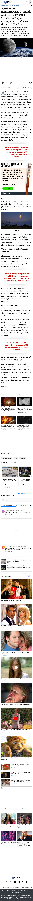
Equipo (28, 887)
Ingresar (26, 2)
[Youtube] (15, 882)
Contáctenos (18, 887)
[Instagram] (19, 882)
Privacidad (24, 887)
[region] (16, 533)
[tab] (8, 505)
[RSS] (22, 882)
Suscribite (8, 188)
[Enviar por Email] (14, 82)
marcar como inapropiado (28, 515)
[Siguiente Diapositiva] (31, 476)
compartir (22, 514)
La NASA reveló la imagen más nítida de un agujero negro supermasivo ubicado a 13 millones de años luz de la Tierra (16, 152)
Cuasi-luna (23, 458)
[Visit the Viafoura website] (28, 573)
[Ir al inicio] (10, 2)
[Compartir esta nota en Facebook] (2, 82)
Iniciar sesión (21, 493)
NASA (16, 458)
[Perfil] (16, 878)
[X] (10, 882)
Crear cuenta (28, 493)
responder (7, 514)
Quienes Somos (10, 887)
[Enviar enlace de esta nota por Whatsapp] (10, 82)
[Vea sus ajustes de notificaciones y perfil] (30, 2)
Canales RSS (4, 887)
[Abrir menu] (2, 2)
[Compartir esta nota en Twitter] (6, 82)
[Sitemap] (26, 882)
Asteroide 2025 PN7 (7, 458)
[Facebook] (6, 882)
